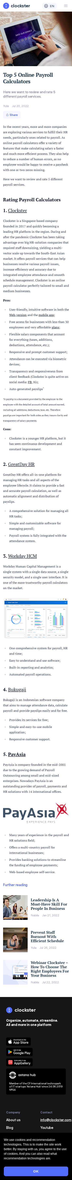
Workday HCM (22, 556)
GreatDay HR (21, 464)
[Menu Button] (66, 6)
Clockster (17, 210)
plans (55, 327)
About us (13, 1120)
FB (30, 382)
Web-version (18, 315)
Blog (9, 1127)
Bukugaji (17, 689)
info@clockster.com (55, 1120)
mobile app (46, 315)
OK (36, 1171)
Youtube (46, 1127)
